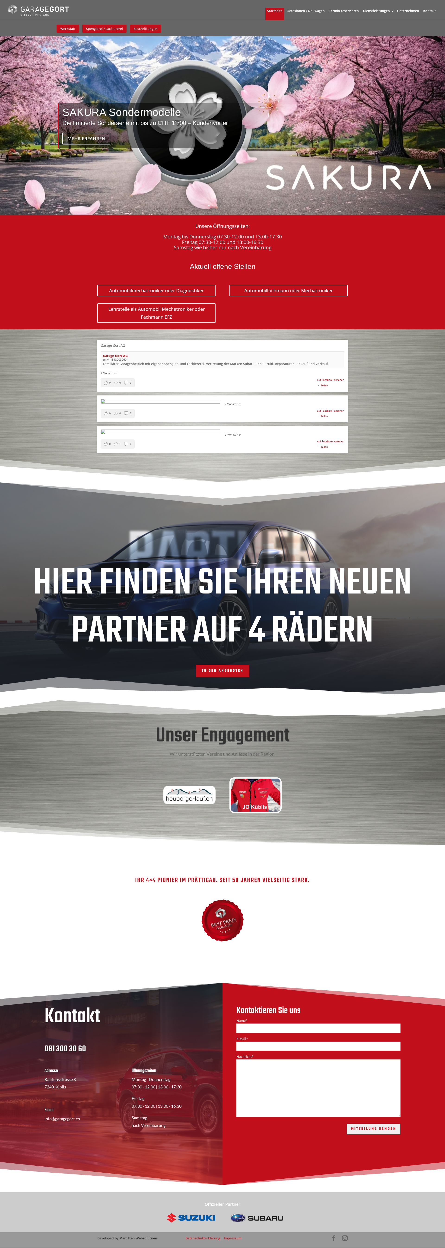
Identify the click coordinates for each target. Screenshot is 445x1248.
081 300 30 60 (65, 1049)
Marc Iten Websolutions (138, 1238)
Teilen (324, 385)
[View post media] (160, 401)
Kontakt (429, 11)
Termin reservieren (344, 11)
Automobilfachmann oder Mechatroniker (288, 290)
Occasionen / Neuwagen (306, 11)
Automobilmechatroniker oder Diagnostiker (156, 290)
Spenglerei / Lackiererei (104, 28)
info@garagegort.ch (62, 1118)
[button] (117, 383)
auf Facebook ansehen (330, 380)
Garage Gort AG (115, 355)
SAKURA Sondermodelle (121, 112)
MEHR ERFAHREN (86, 138)
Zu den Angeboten (223, 671)
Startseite (275, 11)
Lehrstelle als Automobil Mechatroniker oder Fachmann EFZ (156, 313)
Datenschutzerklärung (202, 1238)
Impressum (233, 1238)
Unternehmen (408, 11)
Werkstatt (67, 28)
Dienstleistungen (376, 11)
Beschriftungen (145, 28)
